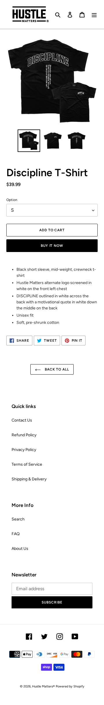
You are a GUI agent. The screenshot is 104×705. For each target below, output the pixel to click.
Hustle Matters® (43, 686)
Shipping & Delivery (29, 479)
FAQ (16, 533)
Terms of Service (27, 464)
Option (11, 200)
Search (18, 519)
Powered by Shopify (70, 686)
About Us (20, 548)
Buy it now (52, 246)
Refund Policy (24, 435)
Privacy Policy (24, 449)
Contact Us (22, 420)
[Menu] (94, 14)
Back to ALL (56, 369)
